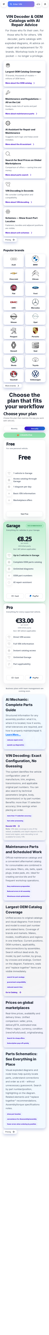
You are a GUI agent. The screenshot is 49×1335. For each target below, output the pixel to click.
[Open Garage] (38, 4)
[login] (45, 4)
